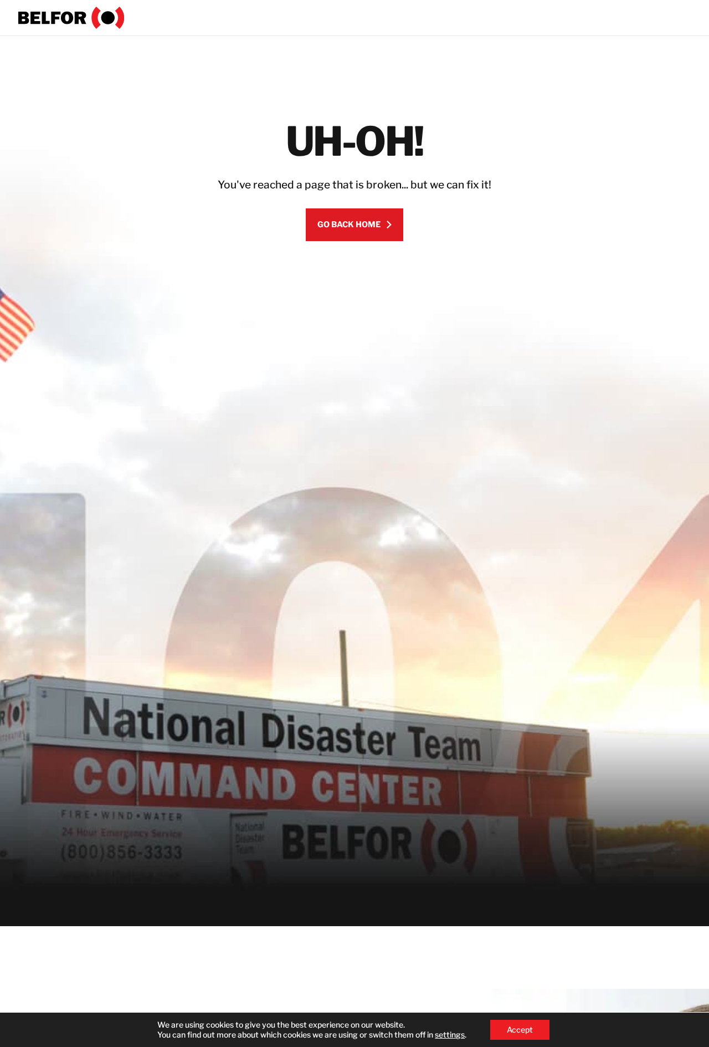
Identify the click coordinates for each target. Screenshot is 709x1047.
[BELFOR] (71, 18)
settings (450, 1034)
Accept (520, 1029)
